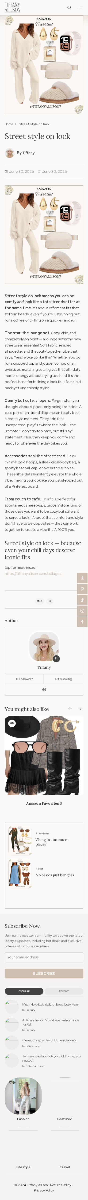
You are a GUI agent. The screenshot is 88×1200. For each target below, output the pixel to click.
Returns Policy (60, 1185)
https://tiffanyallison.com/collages (33, 573)
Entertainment (35, 1066)
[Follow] (56, 658)
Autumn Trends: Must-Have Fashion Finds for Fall (50, 1022)
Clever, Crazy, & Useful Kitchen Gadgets (49, 1040)
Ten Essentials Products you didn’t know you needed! (51, 1058)
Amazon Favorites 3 (44, 803)
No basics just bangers (54, 875)
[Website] (44, 690)
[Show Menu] (80, 7)
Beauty (30, 1010)
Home (9, 124)
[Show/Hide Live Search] (69, 7)
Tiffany (28, 152)
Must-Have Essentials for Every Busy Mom (50, 1004)
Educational (33, 1046)
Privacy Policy (44, 1190)
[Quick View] (12, 723)
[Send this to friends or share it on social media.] (50, 601)
